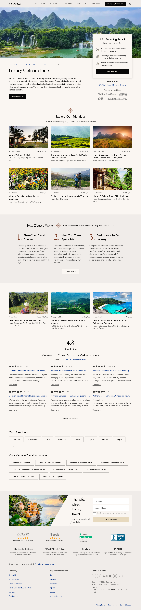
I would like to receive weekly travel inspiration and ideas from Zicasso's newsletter (111, 514)
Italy (51, 575)
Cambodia (32, 439)
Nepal (119, 439)
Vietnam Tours (50, 65)
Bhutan (105, 439)
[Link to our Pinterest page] (115, 576)
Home (11, 65)
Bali (13, 446)
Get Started (112, 71)
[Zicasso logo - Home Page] (15, 4)
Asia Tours (19, 65)
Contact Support (126, 605)
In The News (14, 579)
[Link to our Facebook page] (94, 576)
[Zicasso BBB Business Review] (118, 537)
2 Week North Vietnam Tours (65, 470)
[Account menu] (129, 3)
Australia (53, 583)
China (77, 439)
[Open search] (86, 4)
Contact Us (13, 596)
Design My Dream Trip (115, 4)
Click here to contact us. (45, 564)
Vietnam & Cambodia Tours (112, 462)
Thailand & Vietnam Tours (81, 462)
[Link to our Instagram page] (99, 576)
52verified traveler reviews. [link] (74, 359)
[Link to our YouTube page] (110, 576)
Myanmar (62, 439)
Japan (91, 439)
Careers (12, 592)
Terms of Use (112, 605)
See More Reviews (70, 418)
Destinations (39, 4)
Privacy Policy (101, 605)
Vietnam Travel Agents (53, 477)
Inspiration (68, 4)
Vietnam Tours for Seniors (50, 462)
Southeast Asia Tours (33, 65)
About (79, 4)
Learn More (71, 271)
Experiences (54, 4)
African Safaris (56, 596)
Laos (48, 439)
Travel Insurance (15, 583)
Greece (53, 579)
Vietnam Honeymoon (21, 462)
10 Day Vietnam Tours (96, 470)
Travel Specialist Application (20, 588)
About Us (13, 575)
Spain (52, 588)
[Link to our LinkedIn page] (104, 576)
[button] (112, 83)
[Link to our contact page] (120, 576)
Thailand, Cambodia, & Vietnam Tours (28, 470)
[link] (28, 145)
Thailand (16, 439)
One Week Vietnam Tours (23, 477)
